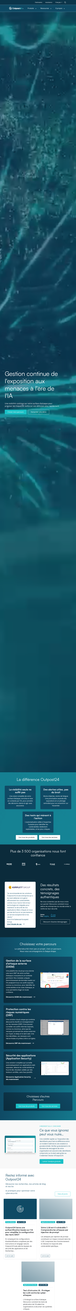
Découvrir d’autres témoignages (55, 922)
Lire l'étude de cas (14, 924)
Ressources (44, 8)
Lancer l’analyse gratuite (51, 1161)
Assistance (48, 2)
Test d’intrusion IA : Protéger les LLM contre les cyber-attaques (36, 1292)
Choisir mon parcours (16, 412)
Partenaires (38, 2)
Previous (3, 905)
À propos (59, 8)
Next (37, 905)
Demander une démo (38, 412)
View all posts (63, 1194)
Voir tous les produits (27, 837)
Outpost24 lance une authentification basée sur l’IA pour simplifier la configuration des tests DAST (19, 1231)
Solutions (17, 8)
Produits (31, 8)
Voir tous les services (49, 837)
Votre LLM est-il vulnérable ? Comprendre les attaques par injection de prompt (54, 1229)
